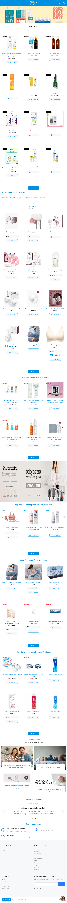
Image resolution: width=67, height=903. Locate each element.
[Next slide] (63, 15)
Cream (51, 356)
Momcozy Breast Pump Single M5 (33, 310)
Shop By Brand (38, 866)
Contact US (4, 883)
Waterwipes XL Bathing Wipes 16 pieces (33, 130)
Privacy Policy (5, 885)
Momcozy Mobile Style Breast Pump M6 (12, 232)
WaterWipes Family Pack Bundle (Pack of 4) (12, 676)
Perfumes (36, 861)
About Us (4, 880)
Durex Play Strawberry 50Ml (33, 712)
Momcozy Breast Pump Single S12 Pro (12, 345)
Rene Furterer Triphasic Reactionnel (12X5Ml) (55, 94)
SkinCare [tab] (36, 199)
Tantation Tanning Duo (55, 54)
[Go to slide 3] (34, 21)
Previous (2, 517)
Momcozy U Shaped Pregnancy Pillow (33, 345)
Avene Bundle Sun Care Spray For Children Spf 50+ (33, 439)
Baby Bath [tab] (12, 199)
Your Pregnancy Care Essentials (33, 561)
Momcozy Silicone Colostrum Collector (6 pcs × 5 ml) (33, 272)
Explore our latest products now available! (33, 505)
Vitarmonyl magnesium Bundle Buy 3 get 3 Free (33, 676)
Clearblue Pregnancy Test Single (55, 622)
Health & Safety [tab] (28, 199)
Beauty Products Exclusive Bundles (33, 379)
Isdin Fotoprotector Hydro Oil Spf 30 (12, 93)
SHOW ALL (33, 189)
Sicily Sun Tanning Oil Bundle (33, 54)
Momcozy (33, 207)
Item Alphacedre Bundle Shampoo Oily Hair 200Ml (33, 402)
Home (35, 850)
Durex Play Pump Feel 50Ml (55, 675)
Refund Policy (5, 892)
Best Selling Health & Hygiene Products (34, 653)
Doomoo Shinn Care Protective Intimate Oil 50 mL (55, 529)
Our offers (36, 852)
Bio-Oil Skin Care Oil (12, 622)
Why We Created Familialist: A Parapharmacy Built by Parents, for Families (17, 767)
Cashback (36, 870)
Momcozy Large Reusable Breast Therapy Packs (12, 272)
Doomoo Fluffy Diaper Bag (11, 528)
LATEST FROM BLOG (33, 741)
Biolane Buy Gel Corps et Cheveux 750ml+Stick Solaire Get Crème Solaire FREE (11, 168)
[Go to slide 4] (36, 21)
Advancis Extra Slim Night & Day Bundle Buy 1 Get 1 (11, 131)
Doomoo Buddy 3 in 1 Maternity (33, 583)
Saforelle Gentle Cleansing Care (11, 712)
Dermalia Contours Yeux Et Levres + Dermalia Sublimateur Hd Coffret (55, 402)
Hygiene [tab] (19, 199)
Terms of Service (6, 887)
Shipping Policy (5, 889)
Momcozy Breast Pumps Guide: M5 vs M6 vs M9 (50, 791)
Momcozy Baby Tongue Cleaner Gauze (55, 232)
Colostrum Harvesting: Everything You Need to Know (16, 787)
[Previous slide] (3, 15)
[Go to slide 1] (30, 21)
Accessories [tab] (43, 199)
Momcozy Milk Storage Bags (55, 271)
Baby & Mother (38, 854)
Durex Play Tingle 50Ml (55, 712)
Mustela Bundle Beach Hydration (33, 167)
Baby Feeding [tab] (5, 199)
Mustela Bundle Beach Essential (55, 167)
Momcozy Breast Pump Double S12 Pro (55, 310)
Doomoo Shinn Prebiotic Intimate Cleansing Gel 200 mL (33, 529)
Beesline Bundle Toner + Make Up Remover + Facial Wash (12, 402)
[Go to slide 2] (32, 21)
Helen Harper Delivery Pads (55, 583)
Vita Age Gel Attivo (55, 130)
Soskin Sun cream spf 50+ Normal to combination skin (33, 94)
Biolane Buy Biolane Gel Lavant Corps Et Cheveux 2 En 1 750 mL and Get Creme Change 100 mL (11, 56)
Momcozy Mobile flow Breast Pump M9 (33, 232)
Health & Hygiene (38, 859)
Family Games (37, 864)
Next (64, 517)
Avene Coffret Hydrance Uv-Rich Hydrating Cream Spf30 (55, 439)
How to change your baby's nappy (50, 768)
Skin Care (36, 857)
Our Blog (36, 868)
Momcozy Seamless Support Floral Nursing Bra (55, 346)
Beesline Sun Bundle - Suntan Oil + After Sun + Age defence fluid (11, 439)
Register (61, 885)
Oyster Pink (57, 356)
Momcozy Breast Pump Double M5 (11, 310)
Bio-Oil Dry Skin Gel (33, 622)
